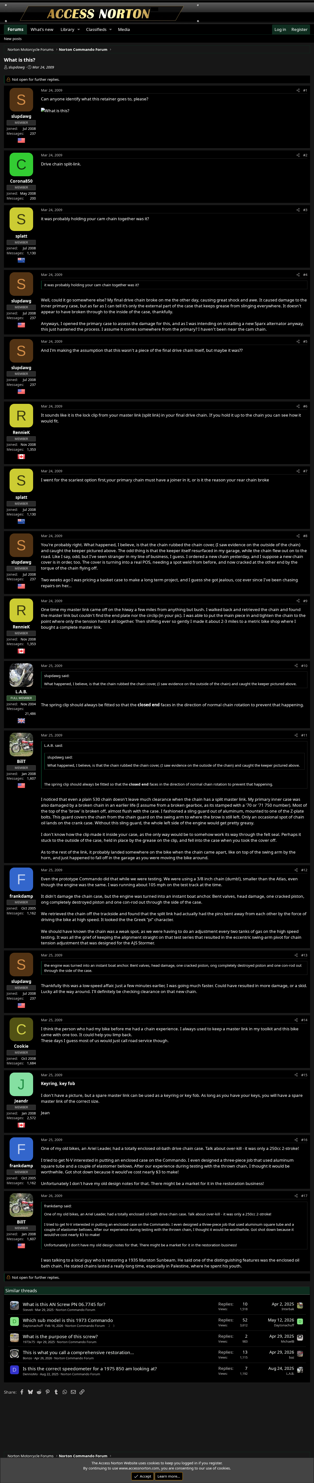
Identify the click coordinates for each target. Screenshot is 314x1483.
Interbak (288, 1309)
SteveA (28, 1309)
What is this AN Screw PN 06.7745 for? (64, 1304)
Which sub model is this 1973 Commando (68, 1320)
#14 (304, 1020)
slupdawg (17, 67)
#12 (304, 870)
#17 (304, 1195)
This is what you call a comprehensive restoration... (78, 1352)
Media (124, 29)
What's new (42, 29)
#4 (305, 274)
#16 (304, 1139)
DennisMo (30, 1374)
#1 (305, 90)
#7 (305, 471)
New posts (13, 38)
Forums (15, 29)
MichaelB (287, 1341)
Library (67, 29)
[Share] (298, 90)
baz (291, 1357)
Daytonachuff (33, 1325)
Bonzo (27, 1358)
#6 (305, 406)
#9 (305, 601)
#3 (305, 209)
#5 (305, 341)
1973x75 (29, 1342)
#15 (304, 1075)
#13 (304, 955)
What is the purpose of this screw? (60, 1336)
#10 (304, 665)
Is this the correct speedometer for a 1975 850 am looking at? (90, 1368)
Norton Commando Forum (75, 1309)
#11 (304, 735)
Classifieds (96, 29)
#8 (305, 535)
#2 (305, 155)
